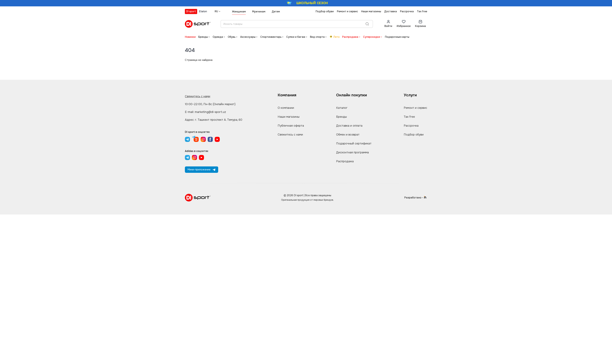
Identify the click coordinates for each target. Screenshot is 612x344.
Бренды (203, 37)
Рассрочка (407, 11)
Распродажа (350, 37)
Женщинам (239, 11)
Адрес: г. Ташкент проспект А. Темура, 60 (213, 120)
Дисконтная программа (352, 152)
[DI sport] (197, 24)
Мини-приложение (199, 169)
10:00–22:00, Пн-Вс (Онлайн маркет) (210, 104)
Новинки (190, 37)
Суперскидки (371, 37)
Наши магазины (371, 11)
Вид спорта (317, 37)
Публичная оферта (291, 125)
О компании (286, 108)
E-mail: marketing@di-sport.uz (205, 112)
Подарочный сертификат (354, 143)
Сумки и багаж (295, 37)
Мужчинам (258, 11)
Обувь (231, 37)
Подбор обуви (325, 11)
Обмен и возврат (348, 134)
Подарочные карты (397, 37)
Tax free (422, 11)
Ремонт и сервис (347, 11)
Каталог (341, 108)
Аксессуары (247, 37)
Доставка (390, 11)
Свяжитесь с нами (197, 96)
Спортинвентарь (270, 37)
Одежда (218, 37)
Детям (276, 11)
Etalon (203, 11)
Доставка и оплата (349, 125)
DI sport (191, 11)
